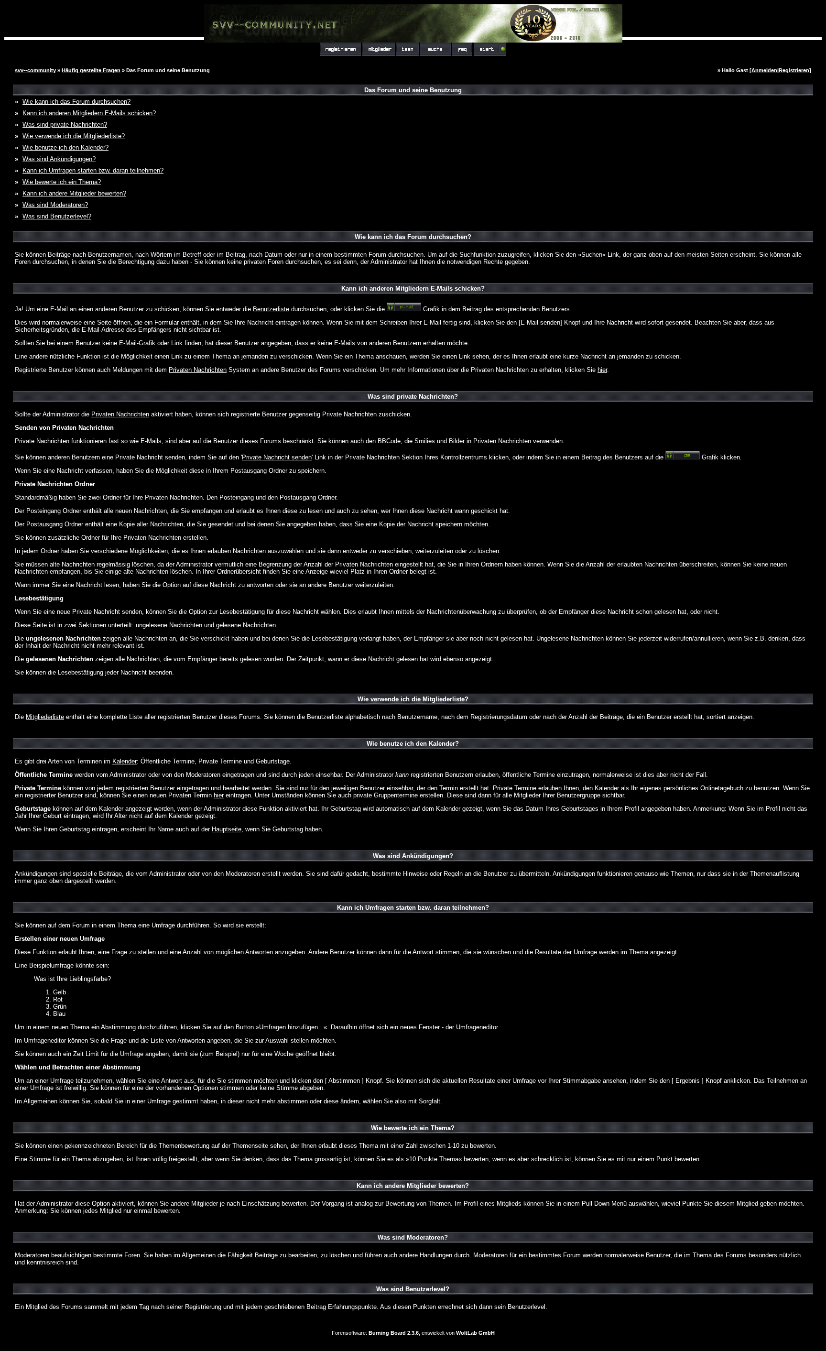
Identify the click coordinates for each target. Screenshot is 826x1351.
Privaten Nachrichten (198, 369)
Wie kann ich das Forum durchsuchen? (76, 101)
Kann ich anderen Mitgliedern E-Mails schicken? (89, 113)
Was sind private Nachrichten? (64, 124)
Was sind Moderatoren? (55, 204)
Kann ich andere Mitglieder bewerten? (74, 193)
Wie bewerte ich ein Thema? (61, 181)
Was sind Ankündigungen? (59, 159)
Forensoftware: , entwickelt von (413, 1333)
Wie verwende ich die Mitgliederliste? (73, 136)
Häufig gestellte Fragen (91, 70)
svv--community (35, 70)
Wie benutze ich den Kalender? (65, 147)
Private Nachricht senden (277, 457)
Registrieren (794, 70)
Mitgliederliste (45, 716)
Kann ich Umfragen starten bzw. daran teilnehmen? (92, 170)
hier (602, 369)
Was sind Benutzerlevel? (56, 216)
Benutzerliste (271, 309)
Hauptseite (226, 829)
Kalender (124, 761)
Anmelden (764, 70)
